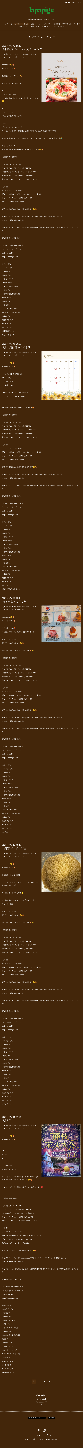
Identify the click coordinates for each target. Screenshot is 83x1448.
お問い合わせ (66, 24)
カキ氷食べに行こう (14, 601)
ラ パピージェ (41, 1435)
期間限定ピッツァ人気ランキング (22, 49)
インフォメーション (21, 24)
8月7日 (7, 1120)
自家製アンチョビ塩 (14, 848)
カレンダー (48, 24)
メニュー (39, 24)
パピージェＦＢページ (43, 26)
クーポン (77, 24)
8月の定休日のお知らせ (16, 347)
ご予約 (31, 26)
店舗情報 (57, 24)
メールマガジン (58, 26)
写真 (32, 24)
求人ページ (23, 26)
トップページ (8, 24)
